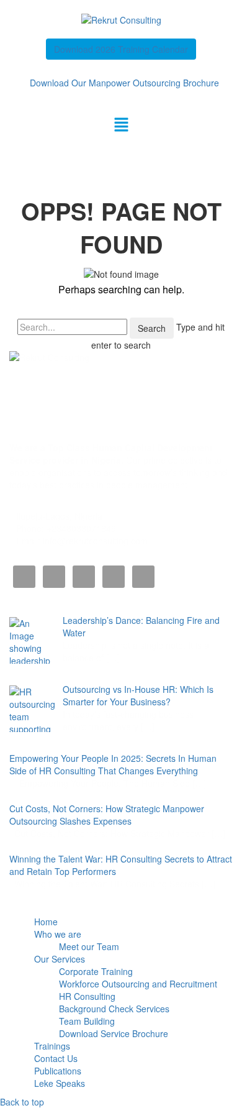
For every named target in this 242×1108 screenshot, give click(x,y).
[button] (121, 125)
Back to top (22, 1102)
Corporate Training (96, 971)
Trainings (52, 1046)
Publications (57, 1071)
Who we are (57, 934)
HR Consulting (87, 996)
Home (46, 921)
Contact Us (56, 1058)
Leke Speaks (59, 1083)
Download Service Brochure (113, 1033)
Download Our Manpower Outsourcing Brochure (124, 82)
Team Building (87, 1021)
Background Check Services (114, 1008)
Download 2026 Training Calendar (121, 49)
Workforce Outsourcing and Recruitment (138, 984)
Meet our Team (89, 946)
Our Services (59, 959)
